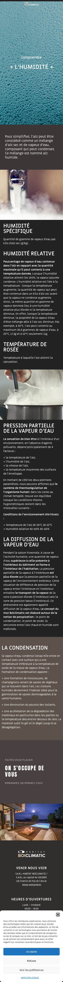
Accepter (31, 951)
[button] (58, 914)
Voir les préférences (31, 970)
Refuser (31, 961)
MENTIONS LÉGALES (30, 977)
